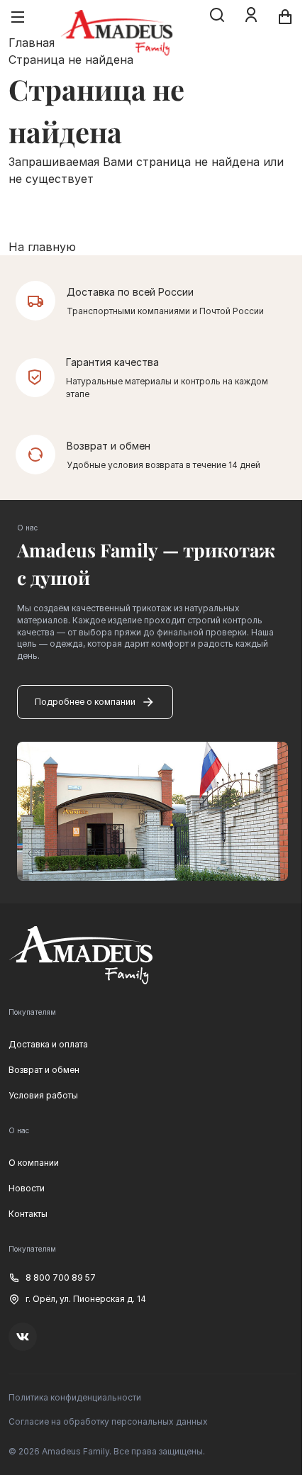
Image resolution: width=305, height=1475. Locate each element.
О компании (34, 1162)
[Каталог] (17, 17)
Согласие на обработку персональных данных (108, 1421)
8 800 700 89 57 (61, 1277)
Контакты (28, 1213)
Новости (27, 1188)
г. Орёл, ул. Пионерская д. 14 (86, 1298)
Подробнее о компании (85, 701)
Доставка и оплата (48, 1044)
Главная (32, 42)
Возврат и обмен (44, 1069)
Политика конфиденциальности (75, 1397)
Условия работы (43, 1095)
